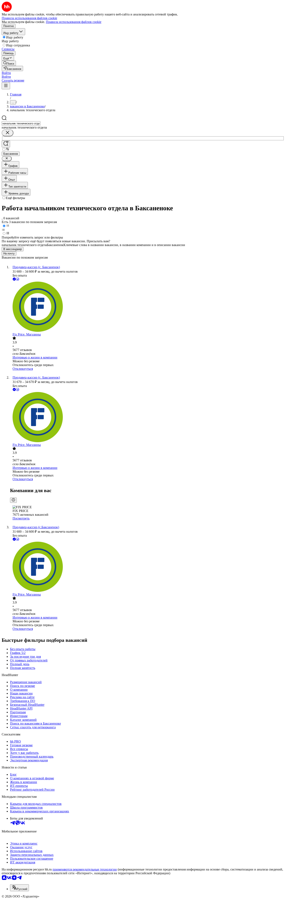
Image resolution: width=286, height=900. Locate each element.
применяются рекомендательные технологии (85, 869)
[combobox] (21, 123)
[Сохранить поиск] (6, 143)
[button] (6, 73)
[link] (9, 63)
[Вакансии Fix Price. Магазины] (147, 307)
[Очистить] (7, 132)
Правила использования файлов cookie (73, 22)
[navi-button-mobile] (6, 85)
